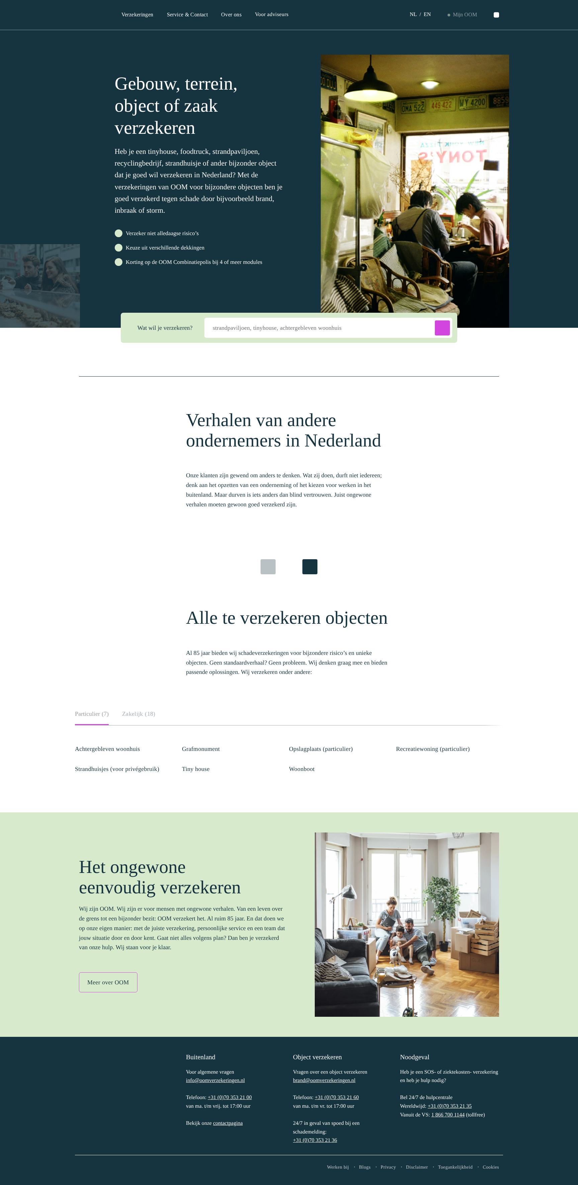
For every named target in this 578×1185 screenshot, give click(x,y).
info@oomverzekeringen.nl (215, 1080)
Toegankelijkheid (455, 1167)
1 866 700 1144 (447, 1115)
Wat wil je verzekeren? (165, 327)
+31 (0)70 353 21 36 (315, 1140)
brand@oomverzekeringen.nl (324, 1080)
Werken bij (338, 1167)
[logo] (100, 1098)
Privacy (388, 1167)
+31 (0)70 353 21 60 (337, 1097)
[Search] (442, 327)
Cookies (491, 1167)
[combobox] (328, 328)
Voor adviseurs (272, 14)
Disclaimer (417, 1167)
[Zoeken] (496, 15)
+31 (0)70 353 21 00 (230, 1097)
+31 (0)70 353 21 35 (450, 1106)
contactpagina (228, 1123)
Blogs (365, 1167)
